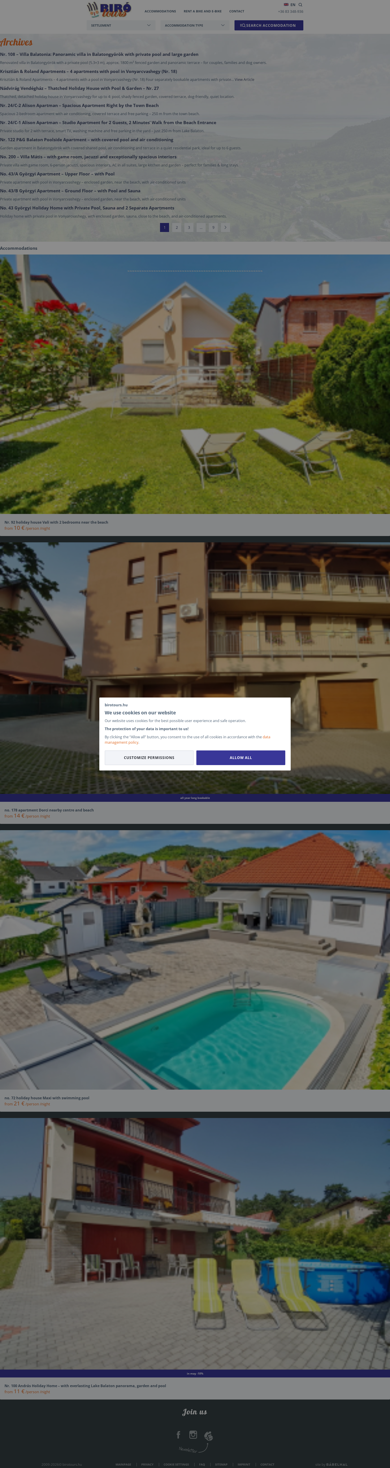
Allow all (241, 757)
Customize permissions (149, 757)
